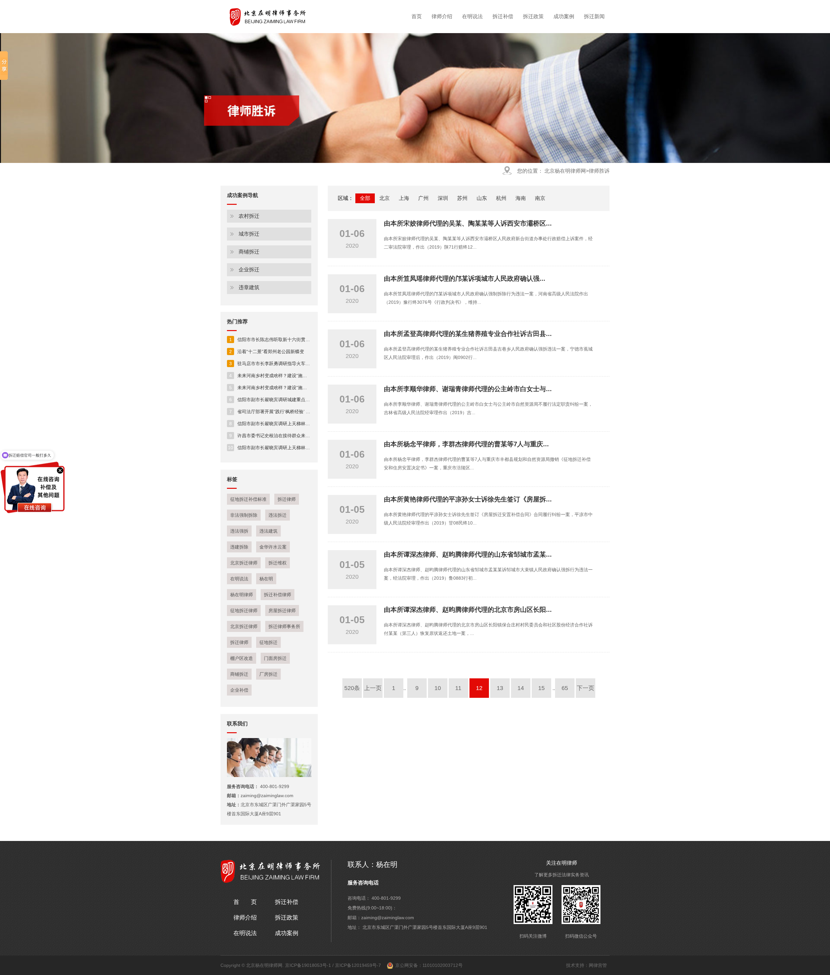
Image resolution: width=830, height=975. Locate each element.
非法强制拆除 (243, 515)
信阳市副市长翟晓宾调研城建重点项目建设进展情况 (285, 399)
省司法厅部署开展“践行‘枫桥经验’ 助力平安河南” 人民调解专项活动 (300, 411)
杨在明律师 (241, 594)
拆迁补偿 (502, 16)
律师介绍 (442, 16)
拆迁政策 (533, 16)
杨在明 (266, 578)
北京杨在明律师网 (564, 171)
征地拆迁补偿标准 (248, 499)
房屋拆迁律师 (282, 610)
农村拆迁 (249, 216)
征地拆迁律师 (243, 610)
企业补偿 (239, 690)
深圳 (443, 198)
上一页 (373, 688)
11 (458, 688)
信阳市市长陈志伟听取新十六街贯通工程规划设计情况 (287, 339)
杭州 (501, 198)
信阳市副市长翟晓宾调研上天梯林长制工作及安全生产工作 (292, 423)
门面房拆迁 (275, 658)
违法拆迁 (277, 515)
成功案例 (563, 16)
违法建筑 (268, 531)
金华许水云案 (273, 546)
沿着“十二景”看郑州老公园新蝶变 (266, 351)
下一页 (585, 688)
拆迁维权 (277, 562)
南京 (540, 198)
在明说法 (472, 16)
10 (437, 688)
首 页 (245, 902)
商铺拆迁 (249, 251)
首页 (416, 16)
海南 (521, 198)
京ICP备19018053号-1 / (310, 965)
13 (500, 688)
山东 (482, 198)
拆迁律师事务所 (284, 626)
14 (520, 688)
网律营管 (598, 965)
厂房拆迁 (268, 674)
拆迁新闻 (594, 16)
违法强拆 (239, 531)
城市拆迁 (249, 234)
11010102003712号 (442, 965)
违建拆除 (239, 546)
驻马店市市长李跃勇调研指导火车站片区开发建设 (283, 363)
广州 (423, 198)
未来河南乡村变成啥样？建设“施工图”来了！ (278, 375)
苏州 (462, 198)
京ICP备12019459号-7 (358, 965)
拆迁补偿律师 (277, 594)
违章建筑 (249, 287)
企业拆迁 (249, 269)
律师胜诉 (599, 171)
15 (541, 688)
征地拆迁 (268, 642)
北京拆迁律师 (243, 562)
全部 (365, 198)
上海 (404, 198)
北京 (384, 198)
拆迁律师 (287, 499)
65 (565, 688)
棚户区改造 (241, 658)
